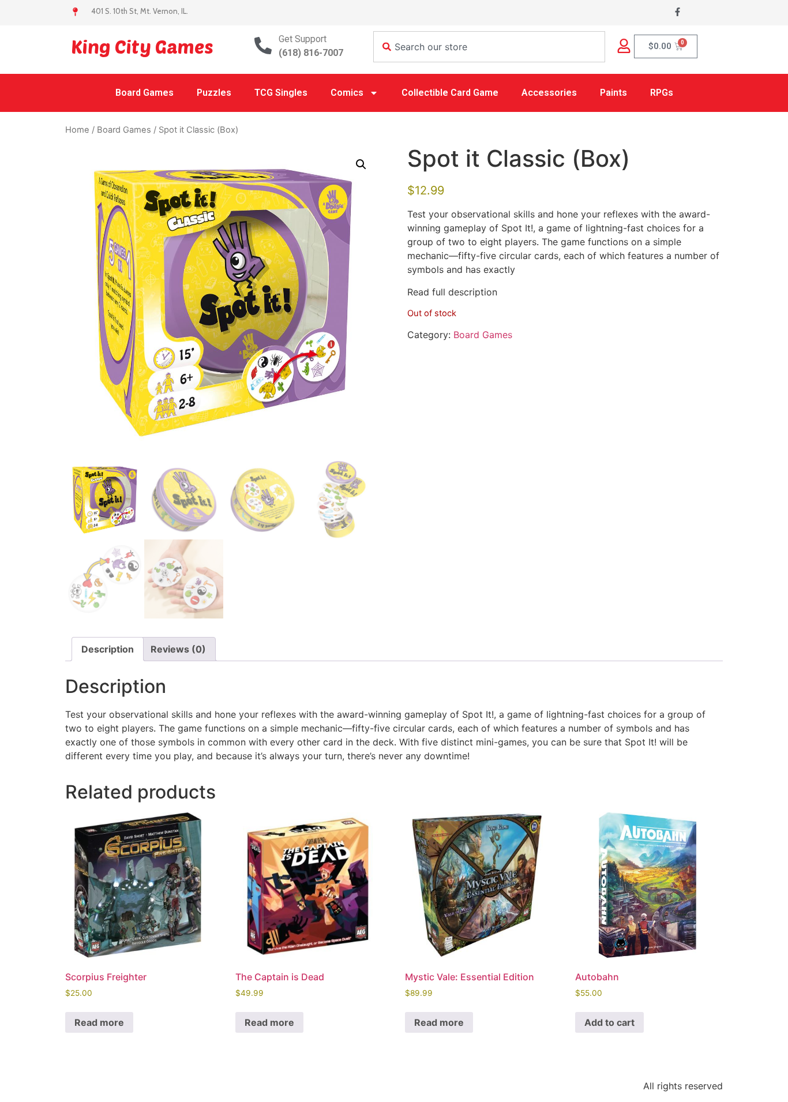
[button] (361, 164)
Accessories (549, 92)
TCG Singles (280, 92)
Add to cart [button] (609, 1022)
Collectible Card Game (449, 92)
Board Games (144, 92)
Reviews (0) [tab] (178, 649)
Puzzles (214, 92)
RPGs (661, 92)
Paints (613, 92)
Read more (99, 1022)
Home (77, 130)
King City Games (142, 46)
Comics (347, 92)
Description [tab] (107, 649)
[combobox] (489, 46)
